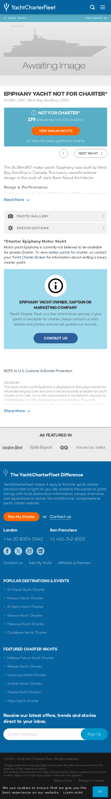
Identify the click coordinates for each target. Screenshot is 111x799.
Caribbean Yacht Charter (27, 632)
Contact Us (55, 338)
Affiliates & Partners (74, 562)
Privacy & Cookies (91, 781)
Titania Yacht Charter (24, 692)
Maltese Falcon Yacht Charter (30, 658)
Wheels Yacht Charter (24, 666)
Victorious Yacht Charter (26, 675)
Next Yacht (88, 153)
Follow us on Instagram (30, 551)
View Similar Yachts (55, 131)
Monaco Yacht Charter (25, 598)
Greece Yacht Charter (24, 615)
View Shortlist (96, 18)
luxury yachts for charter (65, 140)
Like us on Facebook (7, 551)
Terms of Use (63, 781)
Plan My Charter (21, 516)
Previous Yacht (63, 153)
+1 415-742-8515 (67, 539)
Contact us (60, 516)
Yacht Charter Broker (28, 257)
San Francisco (63, 530)
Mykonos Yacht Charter (25, 624)
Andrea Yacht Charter (24, 683)
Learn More (73, 792)
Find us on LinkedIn (41, 551)
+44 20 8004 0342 (22, 539)
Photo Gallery (33, 216)
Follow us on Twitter (18, 551)
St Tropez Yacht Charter (26, 589)
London (10, 530)
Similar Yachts (17, 18)
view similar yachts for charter (64, 252)
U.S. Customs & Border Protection (45, 370)
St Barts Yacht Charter (25, 606)
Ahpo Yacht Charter (23, 701)
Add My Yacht (40, 562)
